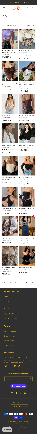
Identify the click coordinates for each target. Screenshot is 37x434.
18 (27, 283)
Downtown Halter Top (25, 267)
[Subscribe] (30, 379)
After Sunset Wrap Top (8, 177)
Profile (6, 301)
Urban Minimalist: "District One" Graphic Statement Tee (27, 84)
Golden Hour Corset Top (26, 116)
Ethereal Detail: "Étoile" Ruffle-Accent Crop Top (9, 51)
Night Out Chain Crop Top (9, 238)
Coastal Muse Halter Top (9, 208)
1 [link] (4, 283)
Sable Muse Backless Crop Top (9, 83)
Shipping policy (25, 427)
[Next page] (32, 282)
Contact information (19, 430)
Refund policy (17, 423)
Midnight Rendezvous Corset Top (25, 178)
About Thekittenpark (11, 314)
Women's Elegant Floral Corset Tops (8, 268)
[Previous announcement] (4, 2)
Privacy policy (27, 423)
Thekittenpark (17, 421)
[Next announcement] (33, 2)
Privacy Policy (9, 345)
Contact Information (11, 318)
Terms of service (13, 427)
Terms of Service (10, 331)
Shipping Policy (9, 336)
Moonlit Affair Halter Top (26, 208)
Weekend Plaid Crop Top (26, 238)
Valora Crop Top (6, 116)
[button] (4, 8)
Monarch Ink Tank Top (25, 51)
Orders (6, 296)
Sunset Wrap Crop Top (8, 145)
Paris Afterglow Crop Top (26, 145)
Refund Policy (9, 341)
